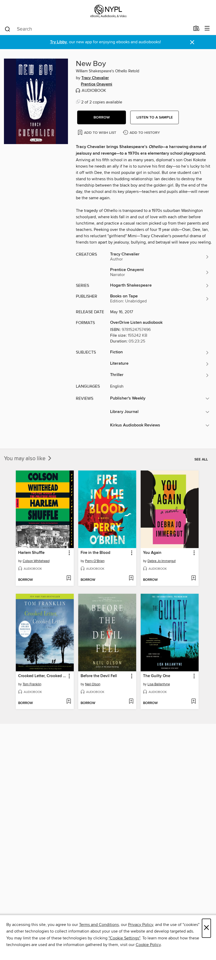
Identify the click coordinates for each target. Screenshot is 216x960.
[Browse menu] (207, 28)
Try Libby (58, 42)
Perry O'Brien (95, 561)
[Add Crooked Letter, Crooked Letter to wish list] (68, 701)
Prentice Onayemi (96, 84)
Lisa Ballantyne (159, 684)
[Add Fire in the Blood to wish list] (131, 578)
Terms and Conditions (99, 924)
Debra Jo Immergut (162, 561)
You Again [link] (152, 552)
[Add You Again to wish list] (193, 578)
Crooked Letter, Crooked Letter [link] (42, 676)
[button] (101, 117)
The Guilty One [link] (156, 676)
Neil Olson (92, 684)
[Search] (7, 29)
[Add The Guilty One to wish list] (193, 701)
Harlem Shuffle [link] (31, 552)
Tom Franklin (32, 684)
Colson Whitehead (36, 561)
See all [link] (201, 459)
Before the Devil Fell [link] (99, 676)
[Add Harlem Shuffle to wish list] (68, 578)
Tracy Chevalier (95, 78)
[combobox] (97, 29)
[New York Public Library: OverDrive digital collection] (108, 11)
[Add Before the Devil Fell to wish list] (131, 701)
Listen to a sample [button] (154, 117)
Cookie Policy (148, 944)
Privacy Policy (140, 924)
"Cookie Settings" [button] (124, 938)
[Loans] (196, 29)
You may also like (25, 458)
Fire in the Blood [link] (95, 552)
